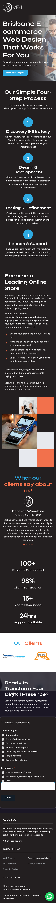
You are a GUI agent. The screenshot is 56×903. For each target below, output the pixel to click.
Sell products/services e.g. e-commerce (25, 776)
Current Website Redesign (17, 739)
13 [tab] (43, 665)
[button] (15, 73)
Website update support (17, 747)
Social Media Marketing (16, 760)
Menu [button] (48, 7)
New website (11, 735)
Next (8, 797)
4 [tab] (20, 665)
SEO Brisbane (9, 863)
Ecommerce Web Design (40, 858)
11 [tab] (38, 665)
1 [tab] (12, 665)
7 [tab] (28, 665)
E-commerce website (15, 743)
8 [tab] (30, 665)
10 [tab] (36, 665)
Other (8, 781)
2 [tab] (15, 665)
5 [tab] (22, 665)
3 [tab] (17, 665)
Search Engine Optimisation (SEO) (21, 751)
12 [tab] (41, 665)
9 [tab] (33, 665)
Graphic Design (10, 869)
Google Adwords (13, 756)
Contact (31, 383)
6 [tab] (25, 665)
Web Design (9, 858)
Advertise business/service (19, 772)
